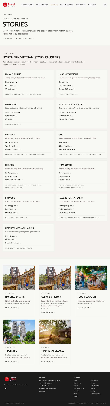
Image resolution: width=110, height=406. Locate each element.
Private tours (25, 248)
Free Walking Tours (79, 386)
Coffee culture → (10, 116)
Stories (54, 5)
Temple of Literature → (66, 89)
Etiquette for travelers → (67, 119)
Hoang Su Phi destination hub (70, 185)
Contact (76, 394)
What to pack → (10, 239)
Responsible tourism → (12, 243)
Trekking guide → (64, 173)
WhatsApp (42, 389)
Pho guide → (9, 119)
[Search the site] (105, 4)
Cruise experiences (89, 217)
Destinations (29, 5)
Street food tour (12, 124)
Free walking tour (32, 94)
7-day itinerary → (10, 236)
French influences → (65, 116)
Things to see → (64, 82)
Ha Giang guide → (11, 173)
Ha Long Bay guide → (66, 206)
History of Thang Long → (67, 112)
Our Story (79, 5)
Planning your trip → (11, 82)
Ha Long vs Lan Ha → (66, 209)
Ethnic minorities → (65, 146)
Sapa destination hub (67, 154)
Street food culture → (12, 112)
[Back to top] (104, 392)
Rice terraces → (64, 176)
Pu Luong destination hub (15, 217)
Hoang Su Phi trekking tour (70, 187)
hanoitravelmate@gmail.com (47, 386)
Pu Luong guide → (11, 206)
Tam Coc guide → (10, 146)
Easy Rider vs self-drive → (13, 180)
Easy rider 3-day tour (13, 187)
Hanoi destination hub (14, 94)
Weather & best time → (66, 149)
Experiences (43, 5)
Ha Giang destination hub (15, 185)
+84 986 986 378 (44, 383)
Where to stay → (10, 89)
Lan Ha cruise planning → (67, 212)
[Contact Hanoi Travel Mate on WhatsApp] (104, 400)
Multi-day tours (33, 185)
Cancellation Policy (96, 391)
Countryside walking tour (87, 154)
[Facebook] (5, 386)
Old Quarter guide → (65, 85)
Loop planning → (10, 176)
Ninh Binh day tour (35, 154)
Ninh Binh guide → (11, 142)
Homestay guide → (11, 212)
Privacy (93, 388)
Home (4, 14)
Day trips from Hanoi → (12, 149)
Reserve (90, 5)
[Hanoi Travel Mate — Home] (9, 5)
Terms (75, 391)
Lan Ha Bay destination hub (69, 217)
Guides (75, 383)
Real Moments (66, 5)
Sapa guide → (63, 142)
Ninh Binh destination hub (15, 154)
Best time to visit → (11, 85)
